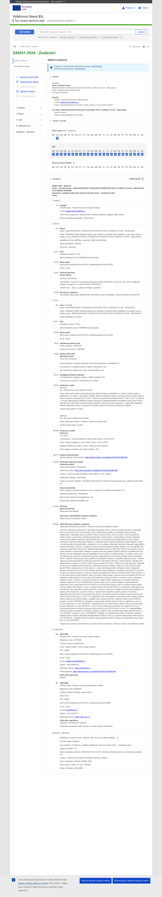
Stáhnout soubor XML (29, 77)
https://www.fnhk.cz (82, 668)
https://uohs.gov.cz (82, 717)
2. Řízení (20, 114)
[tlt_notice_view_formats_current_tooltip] (142, 179)
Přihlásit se (130, 8)
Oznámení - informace (25, 132)
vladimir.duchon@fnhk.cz (69, 102)
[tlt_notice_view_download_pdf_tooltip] (53, 154)
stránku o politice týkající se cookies (33, 883)
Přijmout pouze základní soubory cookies (131, 881)
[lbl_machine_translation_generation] (74, 163)
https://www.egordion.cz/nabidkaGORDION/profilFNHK (106, 457)
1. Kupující (20, 108)
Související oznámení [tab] (22, 66)
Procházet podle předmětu (110, 37)
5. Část (19, 120)
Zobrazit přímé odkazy (29, 82)
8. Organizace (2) (23, 126)
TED (14, 47)
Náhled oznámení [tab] (21, 61)
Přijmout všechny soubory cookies (95, 881)
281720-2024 (97, 66)
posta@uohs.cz (72, 710)
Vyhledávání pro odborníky (88, 37)
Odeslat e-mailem (27, 91)
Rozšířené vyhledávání (67, 37)
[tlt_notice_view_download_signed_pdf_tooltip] (57, 138)
